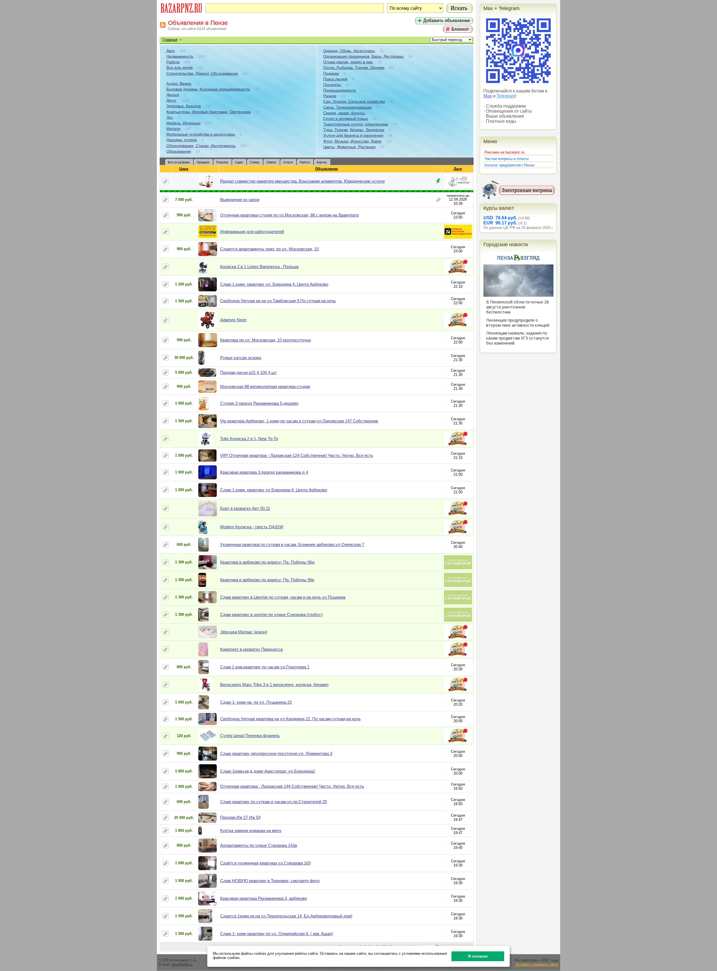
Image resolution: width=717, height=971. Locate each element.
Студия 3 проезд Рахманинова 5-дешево (259, 403)
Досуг (171, 100)
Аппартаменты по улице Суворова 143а (258, 845)
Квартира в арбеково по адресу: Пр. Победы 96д (267, 562)
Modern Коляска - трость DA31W (251, 526)
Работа (173, 62)
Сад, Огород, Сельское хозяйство (354, 101)
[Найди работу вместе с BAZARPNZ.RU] (458, 237)
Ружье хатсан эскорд (240, 357)
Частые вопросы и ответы (507, 159)
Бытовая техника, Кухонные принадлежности (208, 89)
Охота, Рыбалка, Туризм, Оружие (354, 67)
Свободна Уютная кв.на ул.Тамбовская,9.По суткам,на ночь (278, 300)
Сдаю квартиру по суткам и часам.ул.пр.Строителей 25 (273, 801)
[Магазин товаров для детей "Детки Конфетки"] (458, 272)
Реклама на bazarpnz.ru (504, 152)
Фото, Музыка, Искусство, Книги (352, 141)
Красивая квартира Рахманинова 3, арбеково (263, 898)
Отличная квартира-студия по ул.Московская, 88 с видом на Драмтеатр (289, 215)
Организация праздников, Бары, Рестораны (363, 56)
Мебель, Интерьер (183, 123)
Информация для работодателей (252, 231)
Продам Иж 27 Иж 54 (240, 817)
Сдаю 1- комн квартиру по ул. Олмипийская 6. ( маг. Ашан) (276, 933)
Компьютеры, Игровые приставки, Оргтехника (208, 112)
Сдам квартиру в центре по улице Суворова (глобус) (271, 614)
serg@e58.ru (181, 964)
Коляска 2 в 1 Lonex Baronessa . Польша (259, 266)
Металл (173, 128)
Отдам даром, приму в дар (348, 62)
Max (487, 96)
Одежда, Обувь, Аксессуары (349, 50)
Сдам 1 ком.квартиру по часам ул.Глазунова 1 (264, 667)
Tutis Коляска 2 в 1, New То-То (249, 438)
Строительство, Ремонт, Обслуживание (202, 73)
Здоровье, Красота (183, 106)
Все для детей (179, 67)
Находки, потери (181, 140)
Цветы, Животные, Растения (349, 147)
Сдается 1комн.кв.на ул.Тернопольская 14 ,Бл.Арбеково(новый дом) (286, 916)
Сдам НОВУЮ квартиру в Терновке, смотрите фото (270, 880)
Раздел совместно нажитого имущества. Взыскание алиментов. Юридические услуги (302, 181)
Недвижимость (179, 56)
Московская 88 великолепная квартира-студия (265, 386)
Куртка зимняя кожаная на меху (250, 830)
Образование (178, 151)
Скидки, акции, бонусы (344, 113)
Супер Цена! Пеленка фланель (250, 735)
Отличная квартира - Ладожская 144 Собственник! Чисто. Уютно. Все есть (292, 786)
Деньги (172, 94)
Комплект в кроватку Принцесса (251, 649)
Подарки (331, 73)
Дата (458, 169)
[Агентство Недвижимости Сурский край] (458, 568)
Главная (170, 39)
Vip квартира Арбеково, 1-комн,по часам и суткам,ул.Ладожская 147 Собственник (299, 421)
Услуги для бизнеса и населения (353, 135)
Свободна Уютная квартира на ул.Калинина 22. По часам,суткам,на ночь (290, 718)
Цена (183, 169)
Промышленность (339, 90)
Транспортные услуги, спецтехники (355, 124)
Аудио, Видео (178, 83)
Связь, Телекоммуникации (347, 107)
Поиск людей (335, 79)
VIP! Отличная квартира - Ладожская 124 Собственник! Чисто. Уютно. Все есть (296, 455)
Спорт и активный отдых (345, 118)
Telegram (506, 96)
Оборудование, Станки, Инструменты (201, 145)
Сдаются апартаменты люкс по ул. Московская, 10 (269, 249)
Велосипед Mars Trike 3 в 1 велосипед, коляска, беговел (274, 684)
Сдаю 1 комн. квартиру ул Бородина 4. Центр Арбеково (273, 489)
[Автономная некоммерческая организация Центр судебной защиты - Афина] (458, 187)
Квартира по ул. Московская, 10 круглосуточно (265, 340)
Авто (170, 50)
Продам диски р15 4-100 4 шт (248, 372)
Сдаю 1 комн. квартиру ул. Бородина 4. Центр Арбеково (274, 284)
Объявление (326, 169)
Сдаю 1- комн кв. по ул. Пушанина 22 (256, 702)
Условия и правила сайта (536, 964)
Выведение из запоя (239, 199)
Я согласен (478, 956)
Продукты (332, 84)
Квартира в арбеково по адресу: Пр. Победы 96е (267, 579)
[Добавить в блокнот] (165, 181)
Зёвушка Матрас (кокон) (243, 631)
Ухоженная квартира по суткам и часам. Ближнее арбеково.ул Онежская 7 (292, 544)
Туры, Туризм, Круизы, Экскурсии (353, 129)
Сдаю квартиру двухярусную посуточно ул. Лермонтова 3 (276, 753)
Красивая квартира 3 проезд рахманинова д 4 (264, 472)
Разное (329, 96)
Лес (169, 117)
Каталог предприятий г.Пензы (509, 165)
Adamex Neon (233, 319)
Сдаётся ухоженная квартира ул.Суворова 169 (265, 863)
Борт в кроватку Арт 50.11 (245, 508)
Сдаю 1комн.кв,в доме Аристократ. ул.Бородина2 (267, 771)
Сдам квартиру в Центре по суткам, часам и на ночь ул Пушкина (282, 597)
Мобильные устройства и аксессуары (200, 134)
